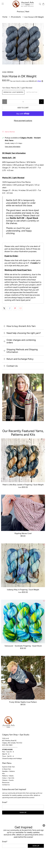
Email (4, 841)
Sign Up (36, 846)
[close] (44, 825)
